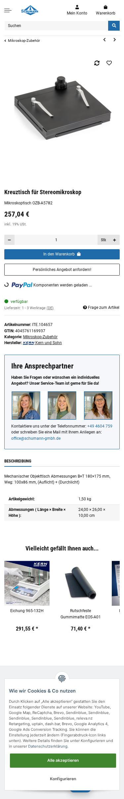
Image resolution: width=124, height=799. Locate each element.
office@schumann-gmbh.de (36, 438)
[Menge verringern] (9, 240)
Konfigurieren (63, 778)
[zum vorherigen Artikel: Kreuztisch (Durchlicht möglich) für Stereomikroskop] (104, 40)
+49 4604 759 (99, 426)
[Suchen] (114, 26)
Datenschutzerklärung (47, 746)
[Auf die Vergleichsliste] (97, 63)
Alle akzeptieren (63, 760)
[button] (77, 10)
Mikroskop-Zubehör (40, 337)
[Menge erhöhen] (114, 240)
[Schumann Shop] (29, 10)
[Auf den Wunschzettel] (109, 63)
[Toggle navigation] (8, 10)
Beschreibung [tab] (17, 461)
